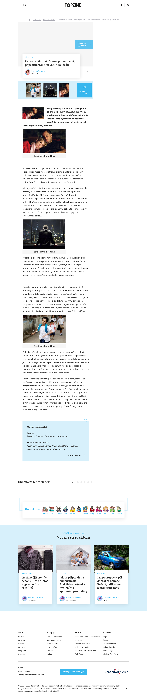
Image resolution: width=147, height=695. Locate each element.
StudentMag (96, 688)
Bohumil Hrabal (109, 647)
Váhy (92, 514)
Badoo (49, 654)
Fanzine (87, 688)
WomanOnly (32, 688)
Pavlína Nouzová (38, 71)
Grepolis (21, 654)
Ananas (49, 650)
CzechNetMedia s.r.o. (39, 686)
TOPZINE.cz (29, 20)
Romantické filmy (82, 643)
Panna (45, 514)
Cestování (101, 573)
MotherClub (44, 688)
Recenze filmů (49, 20)
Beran (99, 514)
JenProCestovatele (111, 688)
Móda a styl (27, 573)
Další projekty (24, 671)
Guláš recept (52, 643)
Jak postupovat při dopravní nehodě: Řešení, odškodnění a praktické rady (110, 583)
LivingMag (34, 691)
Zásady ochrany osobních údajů (31, 674)
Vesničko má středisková (85, 650)
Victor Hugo (108, 650)
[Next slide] (72, 90)
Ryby (65, 514)
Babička (78, 640)
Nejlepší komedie (82, 647)
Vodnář (85, 514)
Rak (112, 514)
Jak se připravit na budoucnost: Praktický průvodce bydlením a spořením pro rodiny (73, 584)
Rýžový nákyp (52, 647)
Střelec (72, 514)
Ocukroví (43, 691)
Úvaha (105, 640)
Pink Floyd (79, 654)
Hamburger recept (54, 640)
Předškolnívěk (78, 688)
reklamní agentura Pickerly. (103, 686)
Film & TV (37, 20)
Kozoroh (59, 514)
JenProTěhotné (64, 688)
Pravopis (22, 640)
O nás (20, 668)
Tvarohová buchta (54, 637)
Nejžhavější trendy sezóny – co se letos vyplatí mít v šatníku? (35, 583)
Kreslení (21, 647)
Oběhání (53, 688)
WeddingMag (23, 691)
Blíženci (119, 514)
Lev (105, 514)
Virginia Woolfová (110, 654)
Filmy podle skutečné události (87, 637)
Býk (52, 514)
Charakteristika (109, 643)
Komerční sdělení (35, 597)
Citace (21, 637)
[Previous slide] (22, 90)
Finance (63, 573)
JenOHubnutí (53, 691)
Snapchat (22, 650)
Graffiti (21, 643)
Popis (105, 637)
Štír (79, 514)
